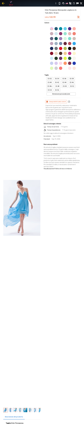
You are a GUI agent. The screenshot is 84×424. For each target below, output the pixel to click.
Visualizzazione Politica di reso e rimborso (58, 168)
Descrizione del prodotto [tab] (14, 417)
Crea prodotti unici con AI (57, 101)
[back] (3, 3)
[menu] (55, 3)
